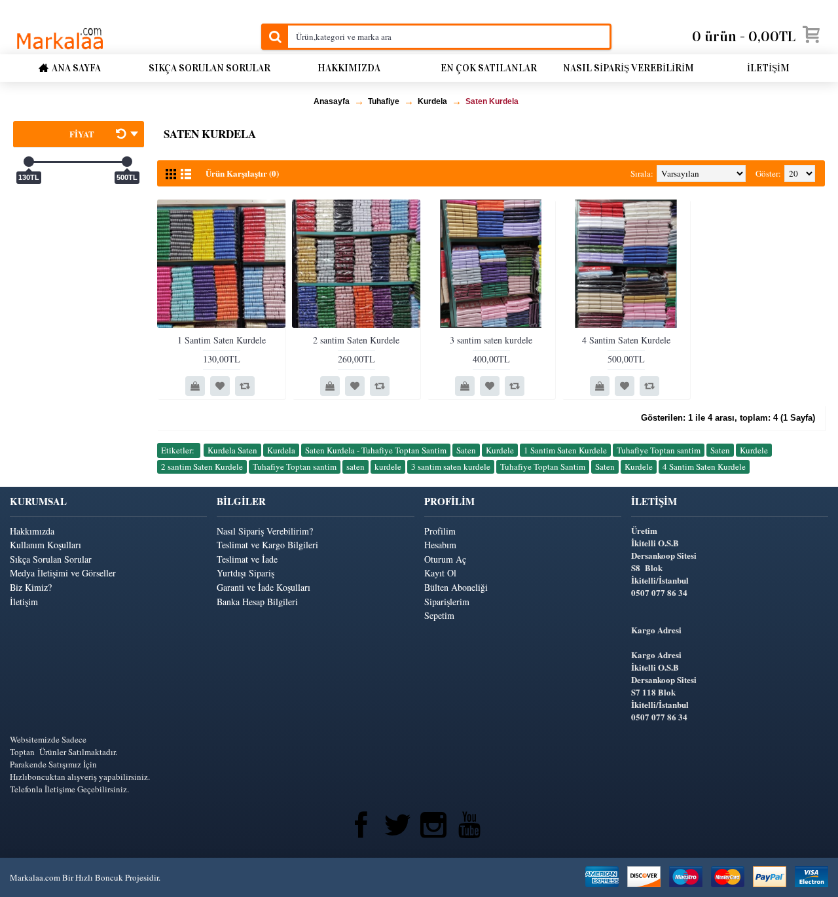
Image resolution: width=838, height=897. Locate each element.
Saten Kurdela (492, 101)
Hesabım (440, 544)
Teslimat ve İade (247, 559)
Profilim (440, 531)
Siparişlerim (446, 601)
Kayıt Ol (440, 573)
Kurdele (500, 450)
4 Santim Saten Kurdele (626, 340)
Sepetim (439, 615)
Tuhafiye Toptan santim (659, 450)
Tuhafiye (383, 101)
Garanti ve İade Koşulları (263, 587)
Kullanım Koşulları (45, 544)
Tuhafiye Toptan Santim (542, 466)
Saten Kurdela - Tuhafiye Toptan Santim (375, 450)
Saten (466, 450)
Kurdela (432, 101)
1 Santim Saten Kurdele (221, 340)
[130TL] (29, 161)
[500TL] (127, 161)
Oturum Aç (445, 559)
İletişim (24, 601)
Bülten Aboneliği (456, 587)
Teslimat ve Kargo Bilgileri (267, 544)
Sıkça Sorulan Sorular (51, 559)
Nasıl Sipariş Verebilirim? (265, 531)
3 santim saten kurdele (491, 340)
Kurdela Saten (232, 450)
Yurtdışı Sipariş (245, 573)
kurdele (387, 466)
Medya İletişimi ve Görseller (63, 573)
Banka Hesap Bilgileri (257, 601)
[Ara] (274, 37)
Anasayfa (332, 101)
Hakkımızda (32, 531)
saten (355, 466)
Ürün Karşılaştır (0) (242, 173)
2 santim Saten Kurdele (356, 340)
